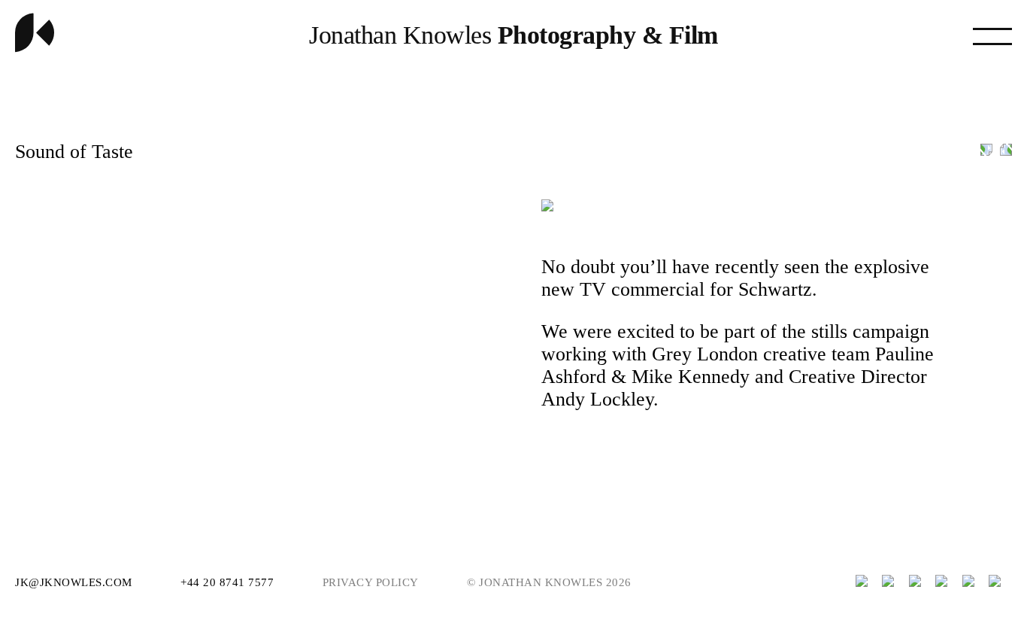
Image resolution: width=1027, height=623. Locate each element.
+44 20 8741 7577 (228, 582)
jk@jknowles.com (75, 582)
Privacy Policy (371, 582)
